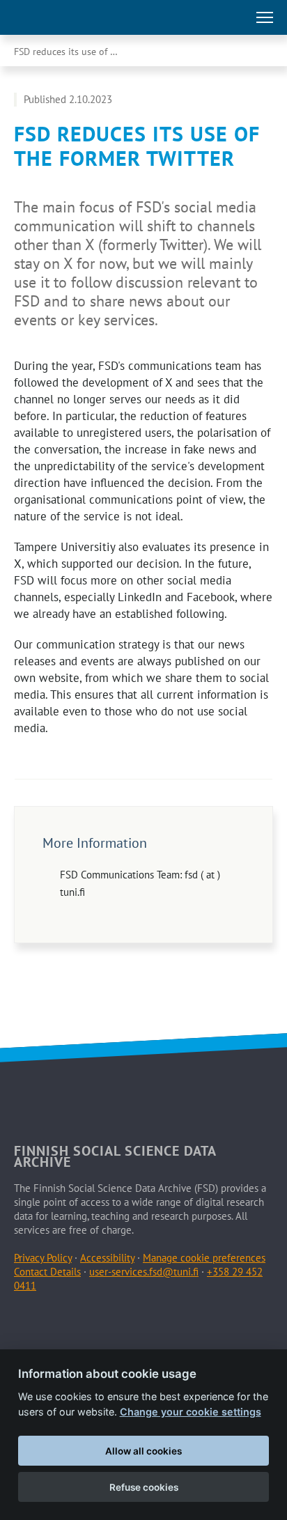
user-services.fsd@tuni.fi (144, 1271)
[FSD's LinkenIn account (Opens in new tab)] (58, 1319)
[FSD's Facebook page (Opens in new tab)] (26, 1319)
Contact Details (47, 1271)
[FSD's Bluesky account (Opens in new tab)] (124, 1319)
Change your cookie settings (190, 1412)
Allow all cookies (143, 1451)
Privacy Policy (43, 1257)
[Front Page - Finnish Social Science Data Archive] (72, 17)
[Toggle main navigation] (264, 17)
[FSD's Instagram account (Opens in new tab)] (91, 1319)
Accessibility (107, 1257)
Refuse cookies (143, 1487)
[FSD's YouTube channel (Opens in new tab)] (156, 1319)
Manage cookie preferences (204, 1258)
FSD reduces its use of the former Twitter (80, 51)
